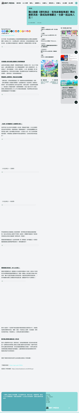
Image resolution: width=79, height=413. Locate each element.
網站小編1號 (33, 22)
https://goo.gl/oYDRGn (8, 35)
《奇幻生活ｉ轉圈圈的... (68, 87)
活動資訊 (43, 27)
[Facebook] (3, 31)
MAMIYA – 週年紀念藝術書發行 (47, 57)
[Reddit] (16, 31)
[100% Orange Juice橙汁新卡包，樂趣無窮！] (69, 33)
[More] (30, 31)
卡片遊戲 (43, 33)
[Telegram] (14, 31)
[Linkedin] (18, 31)
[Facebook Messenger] (5, 31)
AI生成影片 (43, 39)
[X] (7, 31)
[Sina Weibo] (21, 31)
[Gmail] (25, 31)
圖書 (42, 55)
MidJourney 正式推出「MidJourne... (49, 41)
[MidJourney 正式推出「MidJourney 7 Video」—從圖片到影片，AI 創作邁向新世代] (69, 58)
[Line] (9, 31)
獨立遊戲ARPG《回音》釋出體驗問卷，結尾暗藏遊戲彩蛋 (54, 82)
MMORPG (43, 43)
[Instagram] (27, 31)
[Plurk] (23, 31)
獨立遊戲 (30, 8)
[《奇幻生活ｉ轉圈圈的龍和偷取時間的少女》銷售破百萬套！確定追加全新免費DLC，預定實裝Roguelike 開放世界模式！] (69, 83)
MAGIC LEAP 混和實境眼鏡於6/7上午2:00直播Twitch (45, 82)
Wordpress (44, 49)
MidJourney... (65, 62)
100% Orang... (66, 37)
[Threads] (12, 31)
